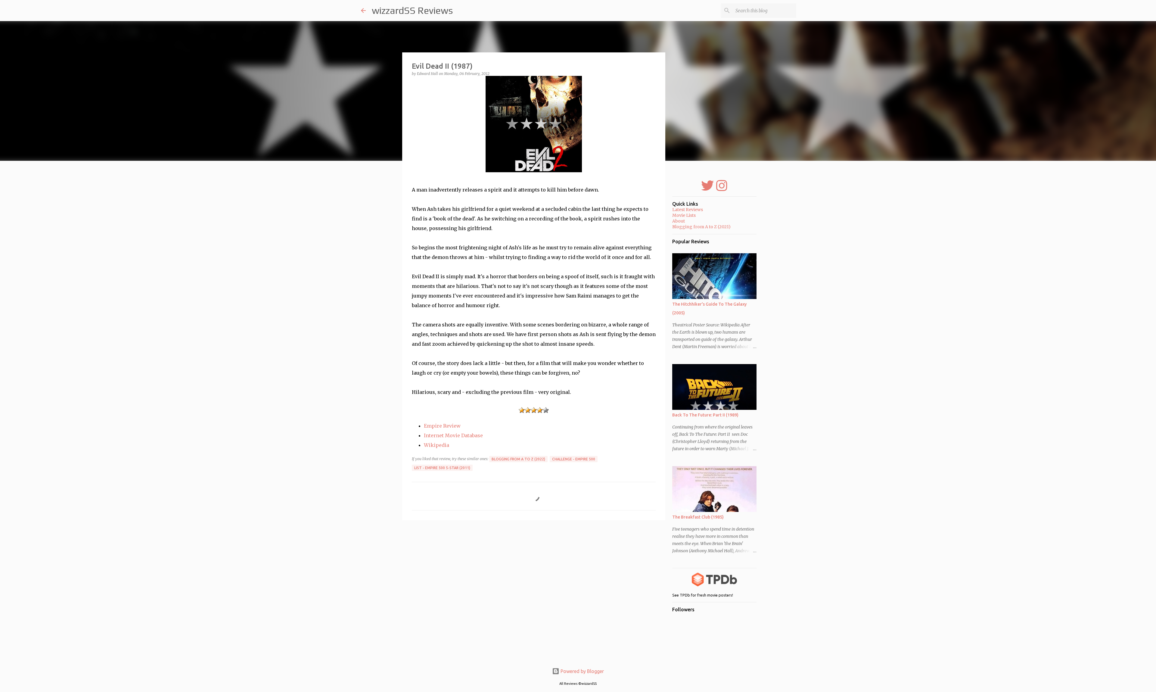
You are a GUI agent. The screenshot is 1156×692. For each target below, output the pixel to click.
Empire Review (442, 426)
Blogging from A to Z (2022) (518, 459)
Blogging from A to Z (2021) (701, 226)
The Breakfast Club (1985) (698, 517)
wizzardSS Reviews (412, 10)
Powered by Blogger (581, 671)
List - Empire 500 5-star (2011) (442, 468)
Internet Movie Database (453, 435)
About (678, 221)
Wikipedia (436, 445)
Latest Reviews (687, 209)
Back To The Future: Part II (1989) (705, 415)
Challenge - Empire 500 (573, 459)
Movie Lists (684, 215)
